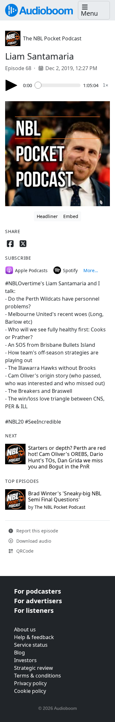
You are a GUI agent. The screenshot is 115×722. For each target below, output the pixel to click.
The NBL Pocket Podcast (52, 38)
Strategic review (33, 667)
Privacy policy (30, 683)
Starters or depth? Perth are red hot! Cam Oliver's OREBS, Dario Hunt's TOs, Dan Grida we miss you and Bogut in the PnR (67, 457)
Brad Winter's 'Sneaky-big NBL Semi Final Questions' (64, 496)
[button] (94, 10)
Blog (19, 652)
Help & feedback (34, 637)
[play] (11, 85)
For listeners (34, 610)
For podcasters (37, 591)
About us (25, 629)
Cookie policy (30, 690)
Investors (25, 660)
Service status (31, 644)
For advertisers (38, 600)
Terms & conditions (37, 675)
